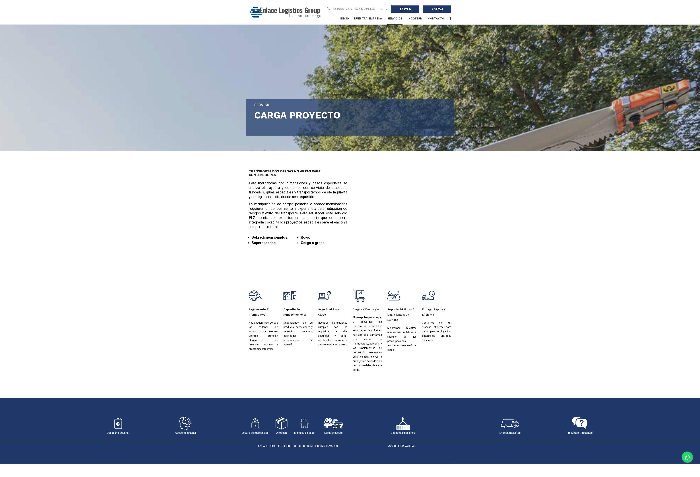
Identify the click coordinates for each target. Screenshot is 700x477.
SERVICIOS (394, 18)
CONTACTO (436, 18)
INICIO (344, 18)
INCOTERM (415, 18)
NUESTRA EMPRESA (368, 18)
